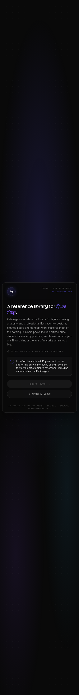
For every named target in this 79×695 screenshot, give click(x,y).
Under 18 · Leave (41, 393)
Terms (40, 406)
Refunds (64, 406)
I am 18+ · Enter (39, 383)
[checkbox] (12, 362)
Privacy (51, 406)
